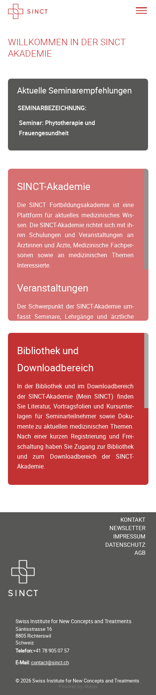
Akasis (90, 686)
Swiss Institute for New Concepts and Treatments (73, 621)
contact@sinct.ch (50, 662)
